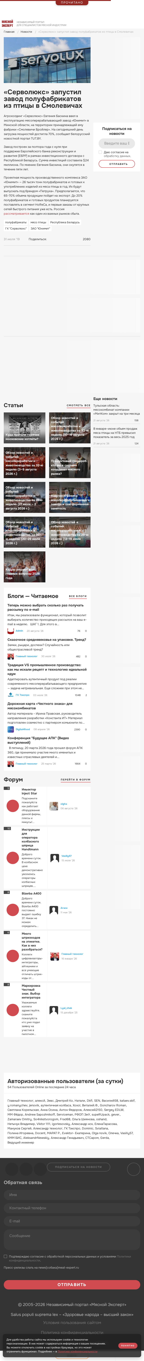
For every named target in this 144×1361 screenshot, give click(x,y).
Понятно (128, 1345)
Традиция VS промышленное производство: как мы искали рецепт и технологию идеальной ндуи (47, 669)
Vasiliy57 (67, 856)
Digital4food (23, 729)
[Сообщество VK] (11, 1169)
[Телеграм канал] (26, 1169)
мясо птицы (38, 222)
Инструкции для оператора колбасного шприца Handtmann (31, 839)
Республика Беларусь (65, 222)
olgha (64, 803)
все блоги (78, 596)
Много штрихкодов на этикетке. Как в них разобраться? (32, 941)
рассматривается (16, 214)
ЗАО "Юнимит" (40, 228)
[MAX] (65, 239)
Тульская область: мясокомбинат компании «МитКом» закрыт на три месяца (116, 410)
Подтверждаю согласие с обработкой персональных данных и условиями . (70, 1258)
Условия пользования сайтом (72, 1322)
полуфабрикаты (15, 222)
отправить (118, 164)
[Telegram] (58, 239)
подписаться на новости (78, 1167)
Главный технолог (27, 656)
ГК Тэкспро (22, 695)
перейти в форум (76, 779)
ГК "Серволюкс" (16, 228)
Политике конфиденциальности (77, 1351)
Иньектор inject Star (29, 791)
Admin (19, 630)
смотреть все (79, 405)
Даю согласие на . (117, 154)
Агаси (64, 908)
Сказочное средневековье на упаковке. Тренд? (47, 640)
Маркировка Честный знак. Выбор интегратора (31, 991)
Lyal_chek (66, 1008)
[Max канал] (40, 1169)
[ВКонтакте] (51, 239)
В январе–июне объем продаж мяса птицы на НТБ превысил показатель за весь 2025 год (115, 433)
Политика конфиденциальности (72, 1332)
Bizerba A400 (31, 893)
